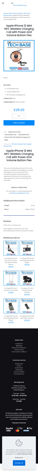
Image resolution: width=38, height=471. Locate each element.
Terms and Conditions (19, 352)
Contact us (19, 344)
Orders (19, 366)
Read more (19, 458)
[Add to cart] (16, 243)
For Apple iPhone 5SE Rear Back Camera (27, 317)
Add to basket (19, 123)
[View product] (16, 246)
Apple (20, 13)
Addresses (19, 370)
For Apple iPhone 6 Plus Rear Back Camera (27, 290)
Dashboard (19, 364)
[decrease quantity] (14, 116)
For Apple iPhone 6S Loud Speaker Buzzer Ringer (11, 318)
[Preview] (16, 249)
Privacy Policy (19, 350)
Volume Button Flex (10, 134)
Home (5, 13)
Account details (19, 372)
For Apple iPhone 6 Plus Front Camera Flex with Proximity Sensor (11, 261)
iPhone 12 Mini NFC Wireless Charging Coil (17, 137)
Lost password (19, 374)
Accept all (19, 463)
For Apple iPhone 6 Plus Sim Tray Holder (11, 289)
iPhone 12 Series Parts (19, 144)
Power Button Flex (23, 134)
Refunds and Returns (19, 348)
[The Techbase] (19, 5)
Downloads (19, 368)
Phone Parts (13, 13)
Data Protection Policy (24, 454)
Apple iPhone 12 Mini (14, 132)
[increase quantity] (23, 116)
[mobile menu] (35, 3)
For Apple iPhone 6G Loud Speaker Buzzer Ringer (27, 260)
